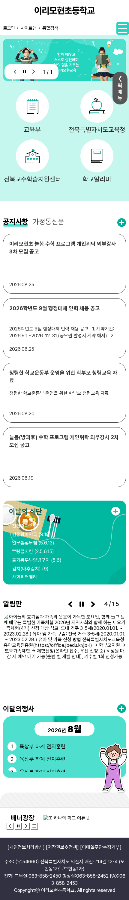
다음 (33, 72)
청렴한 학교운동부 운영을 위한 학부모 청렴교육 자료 (63, 377)
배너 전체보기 (34, 826)
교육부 (32, 129)
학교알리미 (96, 179)
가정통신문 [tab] (48, 221)
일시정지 (24, 72)
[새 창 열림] (64, 653)
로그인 (9, 28)
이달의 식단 (25, 511)
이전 (15, 72)
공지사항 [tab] (15, 221)
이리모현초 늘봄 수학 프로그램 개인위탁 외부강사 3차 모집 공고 (62, 248)
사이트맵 (28, 28)
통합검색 (50, 28)
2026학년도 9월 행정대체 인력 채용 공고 (54, 308)
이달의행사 (18, 708)
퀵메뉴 (120, 91)
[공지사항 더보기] (121, 222)
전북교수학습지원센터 (32, 179)
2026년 (64, 729)
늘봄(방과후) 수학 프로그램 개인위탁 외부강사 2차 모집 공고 (64, 441)
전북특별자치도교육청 (96, 129)
